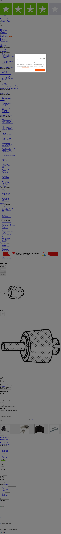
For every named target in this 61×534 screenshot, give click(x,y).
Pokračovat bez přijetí (42, 58)
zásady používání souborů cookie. (25, 67)
